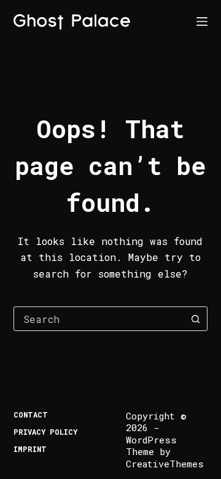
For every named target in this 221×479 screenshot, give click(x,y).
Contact (31, 414)
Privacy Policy (45, 432)
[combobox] (99, 318)
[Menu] (201, 21)
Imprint (30, 449)
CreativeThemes (165, 464)
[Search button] (195, 318)
